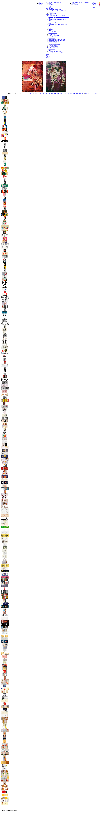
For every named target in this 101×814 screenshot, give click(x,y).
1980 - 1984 (69, 93)
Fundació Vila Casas (53, 33)
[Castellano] (99, 4)
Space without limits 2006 (54, 41)
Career (50, 3)
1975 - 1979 (63, 93)
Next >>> (98, 93)
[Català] (99, 2)
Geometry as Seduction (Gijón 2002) (57, 40)
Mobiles (93, 6)
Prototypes (94, 3)
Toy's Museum (52, 38)
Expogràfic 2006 (52, 31)
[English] (99, 6)
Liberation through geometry (55, 51)
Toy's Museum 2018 (53, 42)
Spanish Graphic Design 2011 (55, 44)
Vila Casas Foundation (53, 46)
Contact (93, 7)
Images (50, 6)
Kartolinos (94, 4)
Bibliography (49, 47)
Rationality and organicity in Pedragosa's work (59, 52)
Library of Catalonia (53, 45)
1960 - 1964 (44, 93)
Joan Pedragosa (49, 2)
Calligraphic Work (75, 4)
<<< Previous (3, 93)
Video (50, 7)
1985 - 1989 (75, 93)
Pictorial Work (49, 14)
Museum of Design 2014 (54, 35)
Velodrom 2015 (52, 34)
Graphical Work (49, 9)
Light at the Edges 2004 (54, 36)
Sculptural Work (49, 8)
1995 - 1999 (87, 93)
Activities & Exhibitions (51, 15)
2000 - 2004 (93, 93)
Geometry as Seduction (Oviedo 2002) (57, 39)
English (40, 4)
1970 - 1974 (57, 93)
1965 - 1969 (50, 93)
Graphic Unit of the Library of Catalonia (80, 2)
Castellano (40, 3)
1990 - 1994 (81, 93)
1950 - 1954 (32, 93)
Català (39, 2)
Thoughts (51, 4)
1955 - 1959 (38, 93)
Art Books (73, 3)
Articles (93, 2)
